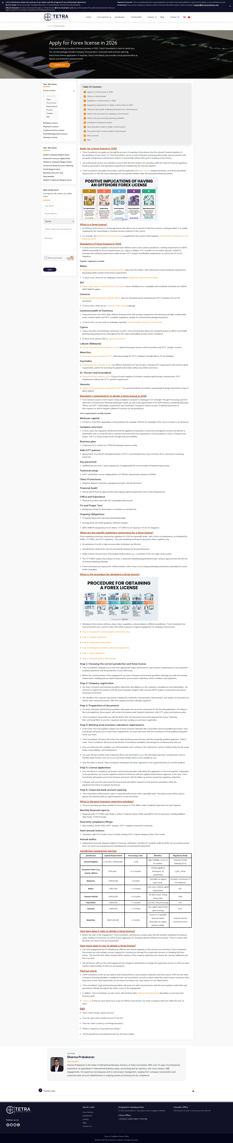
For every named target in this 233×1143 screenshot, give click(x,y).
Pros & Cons (51, 103)
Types (48, 99)
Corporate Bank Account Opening (58, 165)
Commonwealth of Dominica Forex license (144, 322)
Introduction (51, 96)
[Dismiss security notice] (230, 6)
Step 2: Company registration (94, 637)
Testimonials (136, 17)
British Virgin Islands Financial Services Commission (103, 286)
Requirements (51, 106)
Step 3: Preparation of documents (97, 642)
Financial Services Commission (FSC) (97, 356)
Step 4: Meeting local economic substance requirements (105, 648)
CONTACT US (59, 65)
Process (49, 110)
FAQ (48, 117)
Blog (162, 17)
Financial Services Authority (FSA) (96, 365)
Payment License (50, 126)
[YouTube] (14, 1124)
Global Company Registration (56, 155)
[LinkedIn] (18, 1124)
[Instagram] (11, 1124)
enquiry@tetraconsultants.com (206, 5)
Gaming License (50, 137)
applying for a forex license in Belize (143, 277)
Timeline (49, 113)
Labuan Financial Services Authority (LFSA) (100, 347)
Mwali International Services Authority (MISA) (101, 298)
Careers (86, 1119)
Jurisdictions (120, 17)
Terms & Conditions (111, 1136)
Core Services (88, 1112)
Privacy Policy (124, 1136)
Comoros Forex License (117, 306)
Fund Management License (55, 134)
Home (88, 17)
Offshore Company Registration (57, 162)
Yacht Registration (51, 169)
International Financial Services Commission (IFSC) (103, 270)
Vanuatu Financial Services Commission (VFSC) (101, 388)
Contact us (86, 1001)
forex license (144, 170)
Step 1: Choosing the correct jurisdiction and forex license (106, 632)
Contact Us (174, 17)
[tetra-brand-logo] (56, 17)
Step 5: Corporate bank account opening (99, 658)
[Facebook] (7, 1124)
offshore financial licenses (148, 993)
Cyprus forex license (116, 339)
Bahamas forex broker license (109, 236)
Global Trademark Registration (57, 180)
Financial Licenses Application (56, 158)
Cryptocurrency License (53, 130)
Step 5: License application (93, 653)
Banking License (50, 123)
